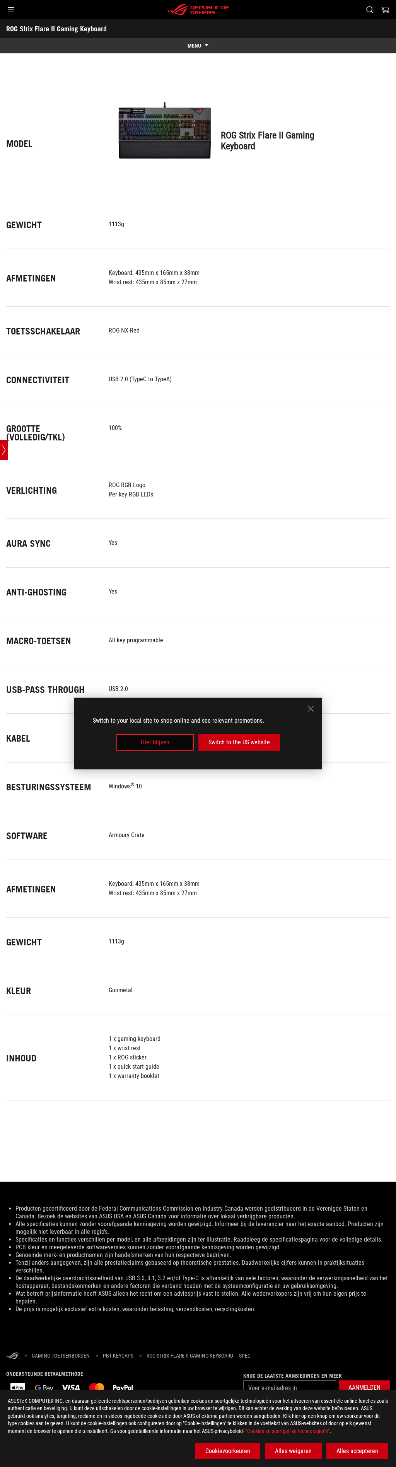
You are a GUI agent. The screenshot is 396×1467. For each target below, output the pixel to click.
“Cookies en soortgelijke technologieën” (287, 1431)
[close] (311, 708)
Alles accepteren (357, 1451)
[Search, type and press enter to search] (369, 9)
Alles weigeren (293, 1451)
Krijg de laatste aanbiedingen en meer (292, 1376)
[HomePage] (12, 1356)
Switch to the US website (239, 742)
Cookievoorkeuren (227, 1451)
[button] (10, 9)
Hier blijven (155, 742)
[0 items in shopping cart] (385, 9)
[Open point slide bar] (4, 450)
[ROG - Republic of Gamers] (198, 9)
